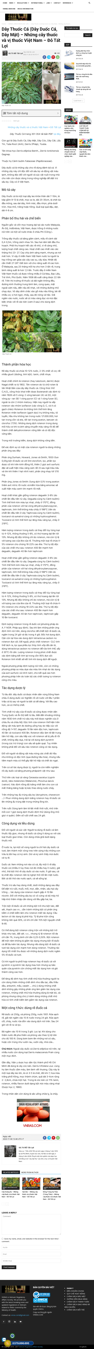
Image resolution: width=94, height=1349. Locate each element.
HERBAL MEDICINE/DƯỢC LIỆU (18, 24)
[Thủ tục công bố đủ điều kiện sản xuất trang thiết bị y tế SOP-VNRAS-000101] (69, 76)
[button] (89, 3)
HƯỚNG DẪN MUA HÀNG (77, 1299)
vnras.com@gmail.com (20, 1315)
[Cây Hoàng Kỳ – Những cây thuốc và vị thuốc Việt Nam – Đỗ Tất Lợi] (11, 1183)
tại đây (56, 134)
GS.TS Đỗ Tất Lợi (15, 53)
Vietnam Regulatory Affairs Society (31, 1347)
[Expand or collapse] (57, 113)
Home (5, 3)
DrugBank (83, 1347)
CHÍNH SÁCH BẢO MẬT (76, 1296)
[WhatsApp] (57, 57)
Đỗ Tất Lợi (55, 127)
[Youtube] (21, 1322)
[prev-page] (3, 1204)
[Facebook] (44, 57)
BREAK (68, 110)
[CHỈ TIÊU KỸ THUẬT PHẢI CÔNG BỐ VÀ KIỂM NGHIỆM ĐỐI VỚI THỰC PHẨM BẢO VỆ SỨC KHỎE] (85, 119)
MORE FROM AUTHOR (29, 1172)
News (11, 3)
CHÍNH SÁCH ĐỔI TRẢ (75, 1310)
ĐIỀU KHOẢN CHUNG (75, 1291)
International (37, 3)
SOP (67, 45)
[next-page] (7, 1204)
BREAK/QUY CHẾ (70, 123)
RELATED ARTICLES (10, 1172)
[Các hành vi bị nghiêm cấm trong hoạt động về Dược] (70, 119)
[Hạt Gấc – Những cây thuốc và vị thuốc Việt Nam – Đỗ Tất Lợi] (31, 1183)
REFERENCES (67, 3)
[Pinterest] (53, 57)
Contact (57, 3)
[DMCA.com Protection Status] (40, 1302)
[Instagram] (9, 1321)
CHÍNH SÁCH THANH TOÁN (78, 1302)
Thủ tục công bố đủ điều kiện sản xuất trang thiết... (84, 76)
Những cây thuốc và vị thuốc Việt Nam (28, 127)
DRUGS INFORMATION (25, 9)
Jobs (48, 3)
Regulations (22, 3)
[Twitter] (49, 57)
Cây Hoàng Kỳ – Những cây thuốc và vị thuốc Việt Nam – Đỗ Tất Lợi (11, 1194)
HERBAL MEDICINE (9, 9)
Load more (77, 101)
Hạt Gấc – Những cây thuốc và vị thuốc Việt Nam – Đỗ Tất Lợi (30, 1194)
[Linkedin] (15, 1322)
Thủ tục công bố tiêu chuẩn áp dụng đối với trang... (83, 89)
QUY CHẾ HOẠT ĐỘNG (76, 1293)
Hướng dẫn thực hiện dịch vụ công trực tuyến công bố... (84, 53)
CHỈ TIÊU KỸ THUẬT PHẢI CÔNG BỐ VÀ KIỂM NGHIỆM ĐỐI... (84, 130)
